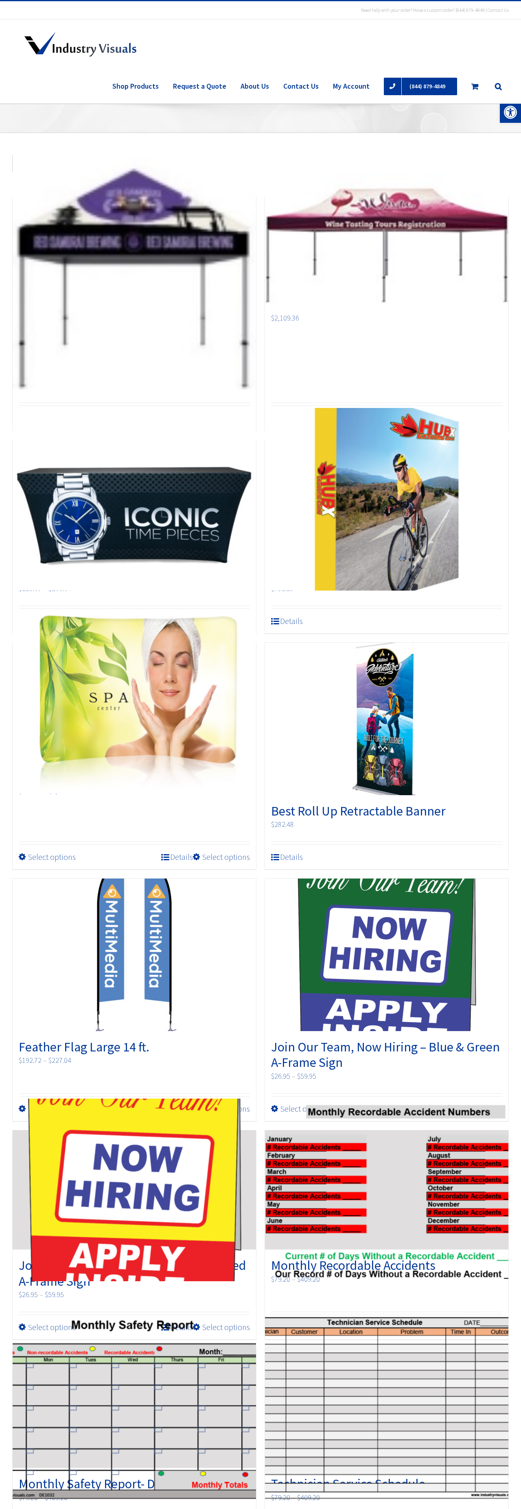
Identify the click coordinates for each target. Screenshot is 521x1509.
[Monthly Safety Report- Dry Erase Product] (134, 1408)
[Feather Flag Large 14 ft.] (134, 955)
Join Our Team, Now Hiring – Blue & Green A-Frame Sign (385, 1055)
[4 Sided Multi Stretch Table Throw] (134, 499)
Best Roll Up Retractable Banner (358, 811)
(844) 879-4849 (470, 10)
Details (291, 621)
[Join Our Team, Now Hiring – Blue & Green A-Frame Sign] (386, 955)
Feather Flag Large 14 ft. (84, 1047)
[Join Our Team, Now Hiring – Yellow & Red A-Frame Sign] (134, 1190)
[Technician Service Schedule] (386, 1408)
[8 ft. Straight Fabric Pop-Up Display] (386, 499)
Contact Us (498, 10)
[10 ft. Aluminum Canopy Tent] (134, 276)
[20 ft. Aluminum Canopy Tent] (386, 243)
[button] (510, 112)
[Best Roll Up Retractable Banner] (386, 719)
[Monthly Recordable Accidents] (386, 1190)
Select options (52, 857)
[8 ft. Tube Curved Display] (134, 702)
